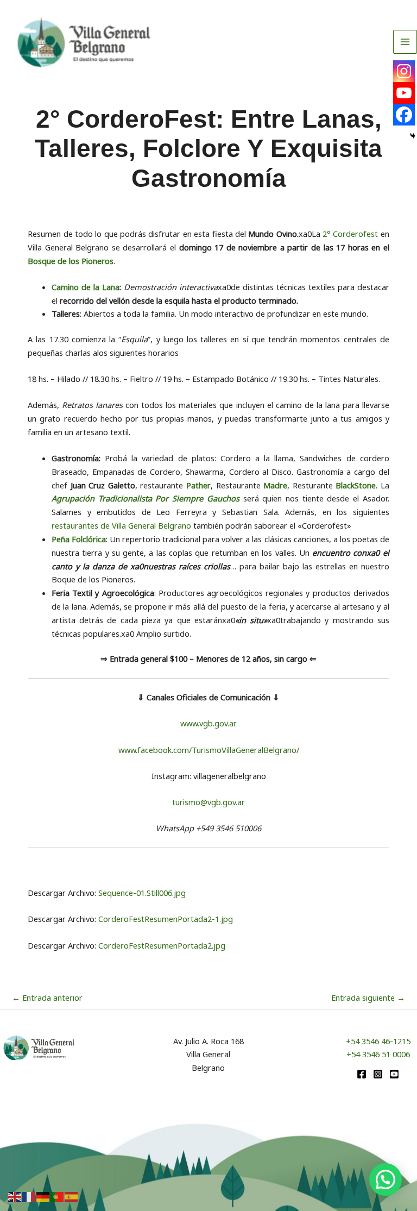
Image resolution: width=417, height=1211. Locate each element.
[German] (43, 1195)
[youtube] (394, 1074)
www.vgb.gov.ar (208, 723)
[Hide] (412, 135)
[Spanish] (72, 1195)
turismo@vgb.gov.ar (208, 801)
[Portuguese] (57, 1195)
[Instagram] (404, 71)
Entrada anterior (47, 997)
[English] (15, 1195)
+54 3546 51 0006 (378, 1054)
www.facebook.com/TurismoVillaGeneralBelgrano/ (208, 749)
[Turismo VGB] (84, 42)
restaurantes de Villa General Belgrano (121, 525)
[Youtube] (404, 93)
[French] (29, 1195)
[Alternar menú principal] (405, 42)
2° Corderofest (350, 233)
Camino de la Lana (85, 286)
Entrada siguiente (368, 997)
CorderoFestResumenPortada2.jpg (161, 945)
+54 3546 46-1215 (378, 1041)
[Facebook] (404, 115)
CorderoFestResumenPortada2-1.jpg (165, 918)
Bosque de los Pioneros (70, 260)
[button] (385, 1179)
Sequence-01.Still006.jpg (142, 892)
